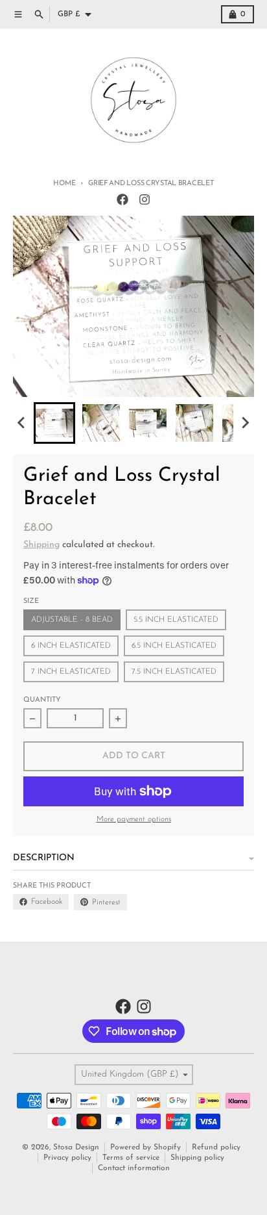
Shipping (41, 545)
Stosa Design (76, 1147)
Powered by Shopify (145, 1147)
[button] (54, 423)
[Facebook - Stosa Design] (122, 199)
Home (64, 183)
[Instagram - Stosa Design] (144, 199)
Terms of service (130, 1158)
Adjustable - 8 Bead (72, 620)
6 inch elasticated (71, 646)
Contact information (134, 1168)
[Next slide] (245, 423)
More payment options (134, 819)
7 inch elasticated (71, 672)
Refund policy (216, 1147)
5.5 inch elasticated (176, 620)
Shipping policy (197, 1158)
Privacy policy (67, 1158)
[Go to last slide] (22, 423)
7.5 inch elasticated (174, 672)
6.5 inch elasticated (174, 646)
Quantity (42, 700)
